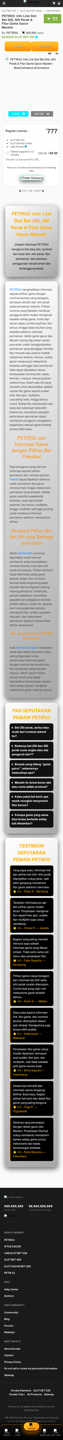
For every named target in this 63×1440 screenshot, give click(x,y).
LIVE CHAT (56, 1435)
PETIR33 (12, 33)
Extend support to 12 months (34, 153)
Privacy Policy (12, 1361)
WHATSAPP (45, 1435)
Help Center (11, 1289)
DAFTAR (44, 46)
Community (11, 1312)
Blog (7, 1318)
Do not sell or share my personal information (30, 1368)
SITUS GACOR (12, 1246)
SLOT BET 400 (12, 1259)
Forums (8, 1325)
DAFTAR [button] (39, 114)
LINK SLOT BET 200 (15, 1253)
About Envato (12, 1348)
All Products (34, 1394)
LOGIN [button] (15, 114)
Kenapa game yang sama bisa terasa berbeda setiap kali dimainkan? (30, 819)
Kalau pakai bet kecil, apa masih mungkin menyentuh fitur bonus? (30, 801)
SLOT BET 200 (9, 10)
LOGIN (18, 46)
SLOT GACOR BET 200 (17, 1266)
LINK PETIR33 (53, 10)
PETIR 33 (9, 1272)
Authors (9, 1295)
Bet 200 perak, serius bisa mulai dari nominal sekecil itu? (30, 731)
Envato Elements (21, 1390)
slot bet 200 (25, 553)
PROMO (7, 1435)
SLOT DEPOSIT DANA (31, 10)
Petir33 (14, 479)
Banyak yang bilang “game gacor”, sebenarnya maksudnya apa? (31, 768)
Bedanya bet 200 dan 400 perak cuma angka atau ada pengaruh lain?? (30, 750)
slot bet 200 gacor (27, 647)
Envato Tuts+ (17, 1394)
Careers (9, 1355)
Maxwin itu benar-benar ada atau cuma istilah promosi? (31, 784)
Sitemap (9, 1375)
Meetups (9, 1332)
